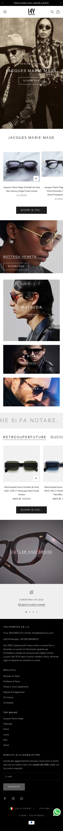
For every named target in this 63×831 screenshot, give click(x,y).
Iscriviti (14, 786)
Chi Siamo (8, 697)
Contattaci (8, 702)
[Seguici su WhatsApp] (21, 798)
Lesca (6, 734)
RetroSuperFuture (25, 437)
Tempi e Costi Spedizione (15, 686)
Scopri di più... (31, 210)
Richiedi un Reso (11, 676)
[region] (31, 598)
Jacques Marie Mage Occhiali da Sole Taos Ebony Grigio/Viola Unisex (21, 189)
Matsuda (7, 723)
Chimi (6, 729)
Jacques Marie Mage (13, 718)
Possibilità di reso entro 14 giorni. (31, 3)
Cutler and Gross (31, 552)
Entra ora (31, 314)
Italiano (44, 808)
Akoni (6, 745)
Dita (5, 739)
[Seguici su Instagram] (13, 798)
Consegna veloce (31, 599)
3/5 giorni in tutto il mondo (31, 604)
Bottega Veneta (20, 256)
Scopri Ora (31, 80)
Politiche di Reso (11, 681)
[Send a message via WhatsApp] (56, 812)
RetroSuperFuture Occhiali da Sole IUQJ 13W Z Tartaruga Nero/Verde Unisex (21, 491)
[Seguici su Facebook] (4, 798)
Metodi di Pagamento (14, 692)
